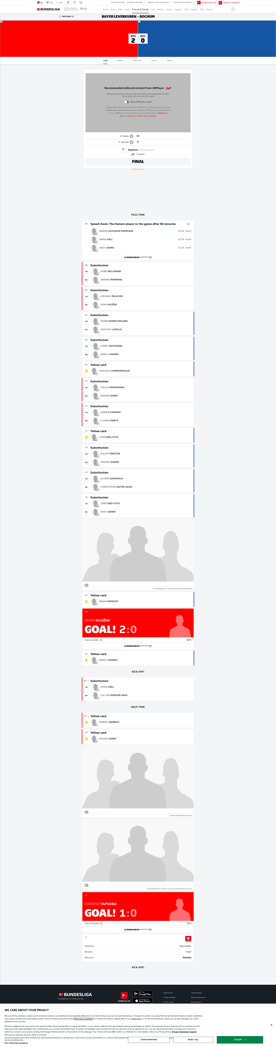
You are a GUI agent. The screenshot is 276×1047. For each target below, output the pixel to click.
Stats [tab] (154, 60)
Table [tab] (170, 60)
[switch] (126, 102)
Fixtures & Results (140, 9)
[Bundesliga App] (199, 2)
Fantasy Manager (231, 2)
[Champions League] (74, 2)
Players (209, 9)
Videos (169, 9)
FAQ (202, 9)
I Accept (238, 1040)
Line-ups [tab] (137, 60)
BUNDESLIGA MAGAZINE (158, 2)
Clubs (127, 9)
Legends (178, 9)
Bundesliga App (209, 2)
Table (120, 9)
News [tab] (120, 60)
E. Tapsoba (124, 142)
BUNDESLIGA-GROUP (183, 2)
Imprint (193, 1032)
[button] (232, 9)
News (113, 9)
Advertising (167, 993)
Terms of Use (168, 1002)
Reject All (193, 1040)
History (160, 9)
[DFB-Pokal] (68, 2)
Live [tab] (105, 60)
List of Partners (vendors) (16, 1043)
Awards (194, 9)
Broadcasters (118, 2)
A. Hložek (124, 136)
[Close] (271, 1025)
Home (105, 9)
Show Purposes (149, 1040)
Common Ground (135, 2)
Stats (186, 9)
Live (153, 9)
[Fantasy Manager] (220, 2)
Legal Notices (196, 993)
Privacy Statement (198, 997)
